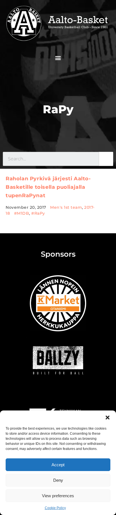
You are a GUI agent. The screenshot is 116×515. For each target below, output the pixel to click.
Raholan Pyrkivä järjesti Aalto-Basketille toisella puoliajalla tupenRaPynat (48, 187)
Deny (58, 480)
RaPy (58, 109)
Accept (58, 464)
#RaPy (38, 213)
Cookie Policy (55, 508)
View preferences (58, 495)
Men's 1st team (66, 207)
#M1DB (21, 213)
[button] (107, 417)
